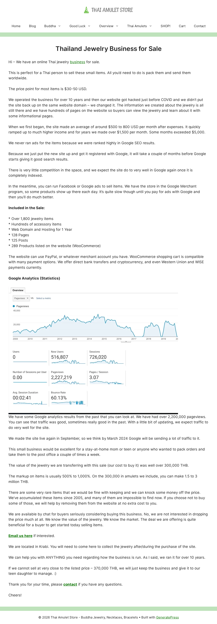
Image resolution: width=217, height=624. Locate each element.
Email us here (20, 536)
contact (70, 584)
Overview (106, 26)
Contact (200, 26)
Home (16, 26)
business (77, 62)
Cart (182, 26)
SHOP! (165, 26)
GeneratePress (167, 617)
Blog (32, 26)
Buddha (50, 26)
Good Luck (77, 26)
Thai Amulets (137, 26)
